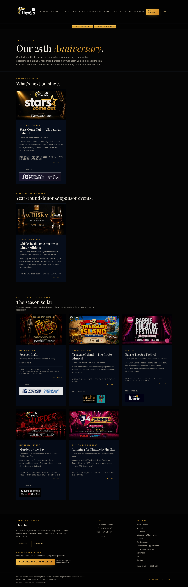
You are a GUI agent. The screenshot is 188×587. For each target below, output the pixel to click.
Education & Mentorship (147, 535)
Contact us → (102, 536)
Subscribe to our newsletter (35, 562)
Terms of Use (29, 583)
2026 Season (142, 525)
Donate (166, 12)
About (54, 12)
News (82, 12)
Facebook (153, 566)
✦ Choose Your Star (147, 549)
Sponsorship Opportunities (148, 546)
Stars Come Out (82, 26)
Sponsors (93, 12)
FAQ (138, 556)
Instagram (141, 566)
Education (69, 12)
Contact (139, 12)
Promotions (110, 12)
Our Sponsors (142, 542)
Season (44, 12)
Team (142, 531)
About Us (140, 528)
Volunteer (126, 12)
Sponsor (39, 544)
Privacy (19, 583)
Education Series (105, 26)
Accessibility (41, 583)
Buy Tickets (151, 12)
